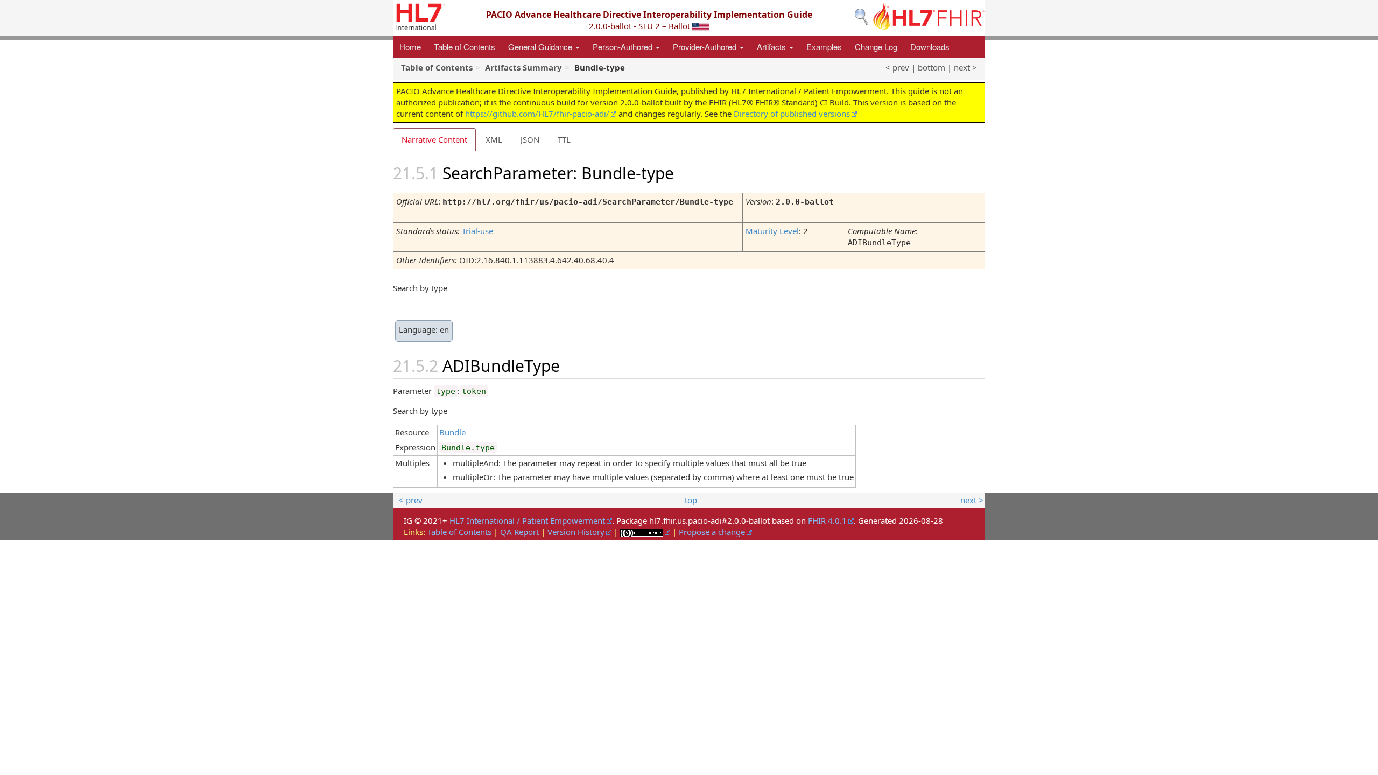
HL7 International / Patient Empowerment (527, 520)
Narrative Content (434, 139)
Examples (824, 46)
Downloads (930, 46)
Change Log (876, 46)
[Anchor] (686, 172)
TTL (564, 139)
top (691, 500)
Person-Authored (624, 46)
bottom (931, 67)
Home (410, 46)
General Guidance (541, 46)
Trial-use (477, 231)
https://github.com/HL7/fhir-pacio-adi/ (537, 113)
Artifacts (772, 46)
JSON (530, 139)
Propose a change (712, 531)
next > (965, 67)
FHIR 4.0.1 (827, 520)
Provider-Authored (706, 46)
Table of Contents (464, 46)
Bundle (452, 432)
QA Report (519, 531)
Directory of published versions (792, 113)
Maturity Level (772, 231)
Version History (575, 531)
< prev (897, 67)
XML (494, 139)
